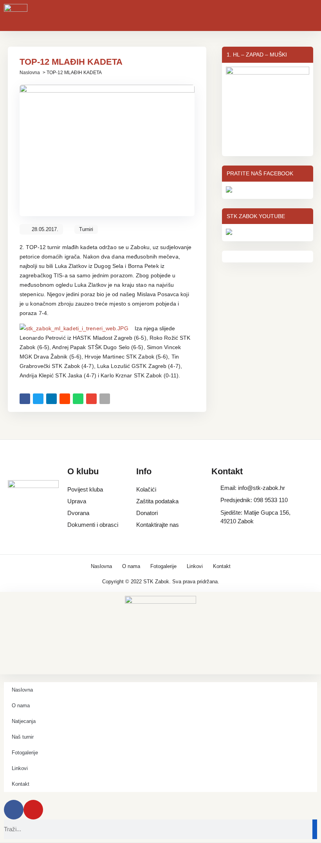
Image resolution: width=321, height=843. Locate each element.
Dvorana (78, 513)
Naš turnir (23, 737)
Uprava (76, 501)
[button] (25, 398)
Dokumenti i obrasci (92, 524)
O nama (131, 566)
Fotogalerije (163, 566)
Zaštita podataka (157, 501)
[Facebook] (13, 809)
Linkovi (195, 566)
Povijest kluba (85, 489)
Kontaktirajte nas (157, 524)
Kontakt (222, 566)
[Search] (314, 829)
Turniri (86, 229)
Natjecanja (24, 721)
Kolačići (146, 489)
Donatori (147, 513)
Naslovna (30, 72)
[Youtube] (33, 809)
